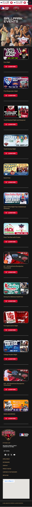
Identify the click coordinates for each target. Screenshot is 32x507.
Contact (5, 465)
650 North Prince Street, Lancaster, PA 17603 (10, 446)
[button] (30, 8)
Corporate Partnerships (10, 472)
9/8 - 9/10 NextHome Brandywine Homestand (14, 384)
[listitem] (6, 2)
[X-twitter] (11, 455)
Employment (6, 459)
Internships (6, 462)
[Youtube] (14, 455)
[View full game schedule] (30, 2)
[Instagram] (8, 455)
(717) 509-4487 (6, 443)
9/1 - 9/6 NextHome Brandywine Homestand (13, 267)
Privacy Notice (7, 468)
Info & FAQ (5, 475)
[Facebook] (5, 455)
